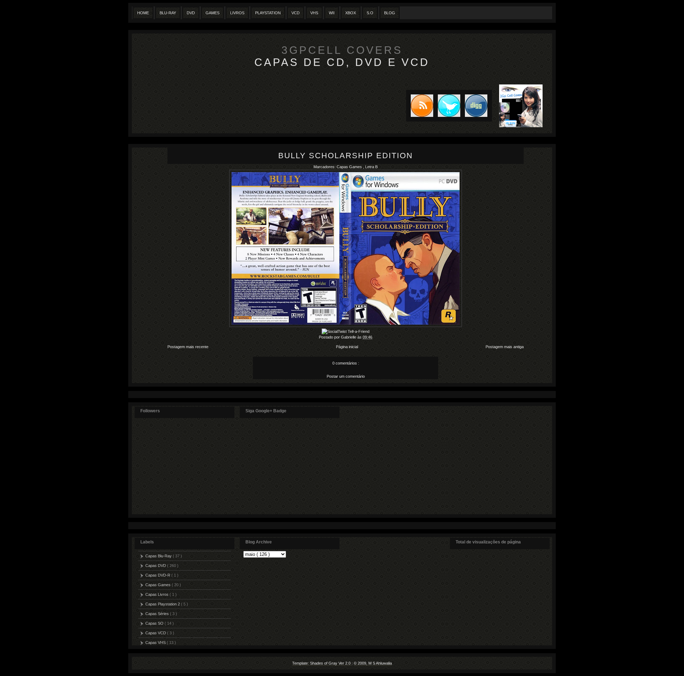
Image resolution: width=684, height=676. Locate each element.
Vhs (314, 13)
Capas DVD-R (158, 575)
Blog (389, 13)
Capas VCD (156, 633)
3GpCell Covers (342, 50)
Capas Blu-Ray (159, 556)
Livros (237, 13)
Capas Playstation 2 (163, 604)
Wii (332, 13)
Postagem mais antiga (505, 347)
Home (143, 13)
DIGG (476, 106)
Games (212, 13)
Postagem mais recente (187, 347)
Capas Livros (157, 594)
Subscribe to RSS (419, 106)
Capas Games (350, 167)
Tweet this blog (446, 106)
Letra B (371, 167)
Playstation (268, 13)
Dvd (191, 13)
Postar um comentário (346, 376)
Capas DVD (156, 565)
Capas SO (155, 623)
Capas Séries (157, 614)
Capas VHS (156, 642)
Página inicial (347, 347)
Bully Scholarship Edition (345, 155)
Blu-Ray (168, 13)
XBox (350, 13)
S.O (370, 13)
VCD (295, 13)
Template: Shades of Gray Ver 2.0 (322, 663)
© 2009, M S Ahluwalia (373, 663)
